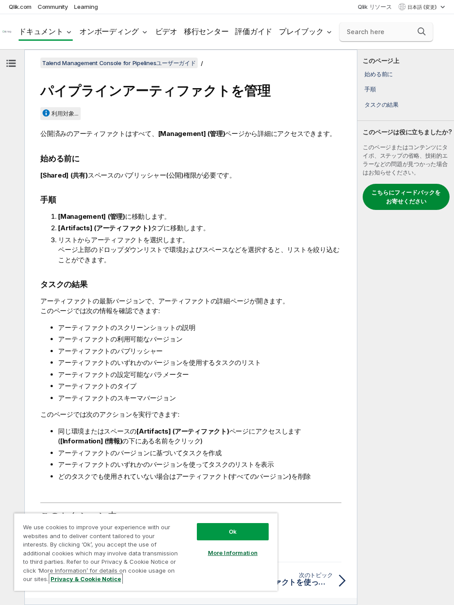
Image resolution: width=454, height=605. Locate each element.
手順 (370, 89)
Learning (86, 6)
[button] (421, 31)
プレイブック (301, 31)
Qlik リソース (375, 6)
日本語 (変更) (422, 7)
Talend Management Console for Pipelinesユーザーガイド (119, 62)
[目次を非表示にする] (11, 63)
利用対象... (64, 113)
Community (53, 6)
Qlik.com (20, 6)
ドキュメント (41, 31)
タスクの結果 (381, 104)
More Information (233, 552)
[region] (146, 552)
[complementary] (405, 327)
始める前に (378, 74)
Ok (233, 531)
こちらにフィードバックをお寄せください (406, 197)
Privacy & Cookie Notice (86, 578)
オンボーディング (109, 31)
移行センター (206, 31)
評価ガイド (253, 31)
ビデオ (166, 31)
